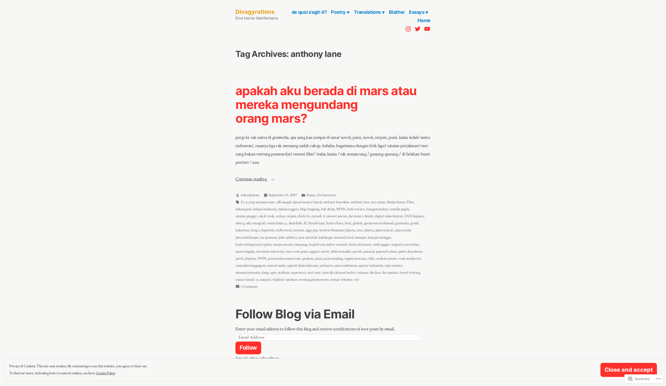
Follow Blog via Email (295, 313)
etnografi (258, 223)
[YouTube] (426, 28)
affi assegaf (284, 202)
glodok (357, 223)
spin (273, 272)
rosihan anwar (386, 258)
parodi (357, 251)
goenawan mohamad (379, 223)
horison (298, 230)
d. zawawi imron (335, 216)
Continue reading (251, 179)
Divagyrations (254, 11)
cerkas (280, 216)
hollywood (284, 230)
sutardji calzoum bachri (339, 272)
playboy (250, 258)
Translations (367, 12)
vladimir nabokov (284, 279)
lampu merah (283, 244)
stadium (283, 272)
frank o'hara (334, 223)
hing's (255, 230)
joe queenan (268, 237)
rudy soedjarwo (409, 258)
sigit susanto (393, 265)
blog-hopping (309, 209)
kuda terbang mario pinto (253, 244)
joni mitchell (308, 237)
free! (348, 223)
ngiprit (314, 251)
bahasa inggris (288, 209)
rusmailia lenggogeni (250, 265)
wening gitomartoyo (314, 279)
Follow (248, 347)
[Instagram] (409, 28)
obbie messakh (340, 251)
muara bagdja (244, 251)
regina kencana (355, 258)
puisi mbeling (333, 258)
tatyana (362, 272)
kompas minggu (379, 237)
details (368, 216)
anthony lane (360, 202)
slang (265, 272)
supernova (298, 272)
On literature (326, 195)
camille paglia (399, 209)
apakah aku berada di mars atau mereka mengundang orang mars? (326, 104)
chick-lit (303, 216)
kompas (360, 237)
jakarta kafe (403, 230)
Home (424, 20)
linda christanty (360, 244)
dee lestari (355, 216)
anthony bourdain (336, 202)
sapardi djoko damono (302, 265)
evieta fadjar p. (277, 223)
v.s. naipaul (263, 279)
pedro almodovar (410, 251)
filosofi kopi (316, 223)
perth (239, 258)
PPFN (262, 258)
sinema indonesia (247, 272)
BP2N (340, 209)
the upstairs (390, 272)
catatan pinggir (246, 216)
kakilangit (325, 237)
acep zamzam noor (261, 202)
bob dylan (328, 209)
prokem (307, 258)
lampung (300, 244)
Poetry (338, 12)
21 (242, 202)
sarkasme (326, 265)
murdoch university (270, 251)
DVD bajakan (414, 216)
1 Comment (249, 287)
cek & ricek (266, 216)
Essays (417, 12)
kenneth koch (344, 237)
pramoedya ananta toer (284, 258)
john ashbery (288, 237)
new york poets (297, 251)
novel (325, 251)
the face (374, 272)
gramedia (401, 223)
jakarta (369, 230)
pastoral (368, 251)
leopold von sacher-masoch (328, 244)
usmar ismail (244, 279)
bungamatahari (377, 209)
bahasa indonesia (265, 209)
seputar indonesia (370, 265)
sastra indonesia (346, 265)
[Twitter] (417, 28)
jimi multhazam (246, 237)
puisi (318, 258)
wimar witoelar (341, 279)
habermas (242, 230)
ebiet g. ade (243, 223)
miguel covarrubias (405, 244)
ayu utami (378, 202)
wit (356, 279)
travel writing (410, 272)
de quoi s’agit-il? (309, 12)
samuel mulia (276, 265)
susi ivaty (314, 272)
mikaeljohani (250, 195)
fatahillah (295, 223)
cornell (316, 216)
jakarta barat (384, 230)
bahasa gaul (243, 209)
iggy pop (312, 230)
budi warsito (356, 209)
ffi (305, 223)
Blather (397, 12)
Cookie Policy (106, 373)
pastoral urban (386, 251)
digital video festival (388, 216)
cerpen (291, 216)
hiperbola (268, 230)
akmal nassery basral (307, 202)
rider (370, 258)
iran (359, 230)
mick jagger (381, 244)
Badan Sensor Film (400, 202)
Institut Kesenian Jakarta (337, 230)
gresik (414, 223)
